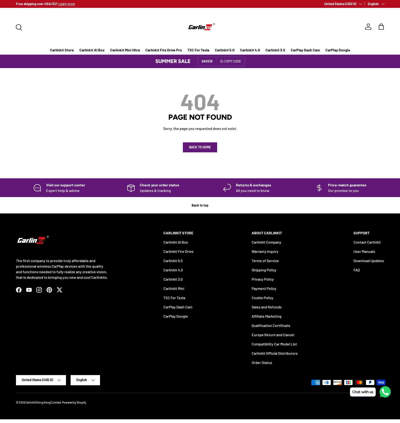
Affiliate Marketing (266, 316)
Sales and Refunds (267, 307)
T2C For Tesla (198, 50)
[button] (381, 27)
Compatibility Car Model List (274, 344)
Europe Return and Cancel (273, 334)
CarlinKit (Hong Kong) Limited (43, 402)
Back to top (200, 205)
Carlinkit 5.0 (224, 50)
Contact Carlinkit (367, 242)
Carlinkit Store (62, 50)
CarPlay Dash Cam (305, 50)
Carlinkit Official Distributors (275, 353)
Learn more (66, 4)
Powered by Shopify (74, 402)
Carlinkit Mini (173, 288)
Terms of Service (265, 260)
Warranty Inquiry (265, 251)
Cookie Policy (262, 297)
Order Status (262, 362)
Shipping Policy (264, 270)
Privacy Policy (263, 279)
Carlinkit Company (266, 242)
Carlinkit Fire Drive (178, 251)
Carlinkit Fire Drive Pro (163, 50)
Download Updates (368, 260)
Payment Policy (264, 288)
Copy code (232, 61)
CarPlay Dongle (337, 50)
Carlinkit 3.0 (275, 50)
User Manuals (364, 251)
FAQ (356, 270)
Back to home (200, 147)
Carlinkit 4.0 (250, 50)
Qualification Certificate (271, 325)
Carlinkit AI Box (92, 50)
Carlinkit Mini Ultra (125, 50)
